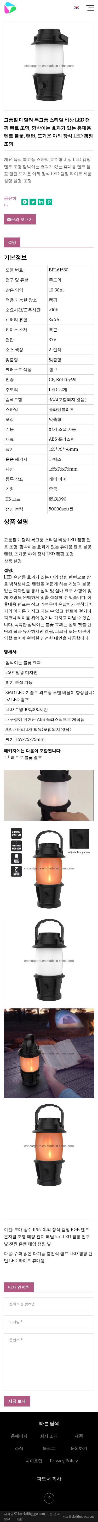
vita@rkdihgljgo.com (78, 1516)
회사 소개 (49, 1436)
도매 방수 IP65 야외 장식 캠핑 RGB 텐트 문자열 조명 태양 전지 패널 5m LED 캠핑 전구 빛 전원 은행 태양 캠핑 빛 (47, 1236)
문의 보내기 (22, 219)
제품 (79, 1436)
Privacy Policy (64, 1460)
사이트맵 (34, 1460)
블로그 (49, 1448)
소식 (19, 1448)
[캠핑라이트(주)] (10, 8)
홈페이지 (19, 1436)
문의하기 (79, 1448)
